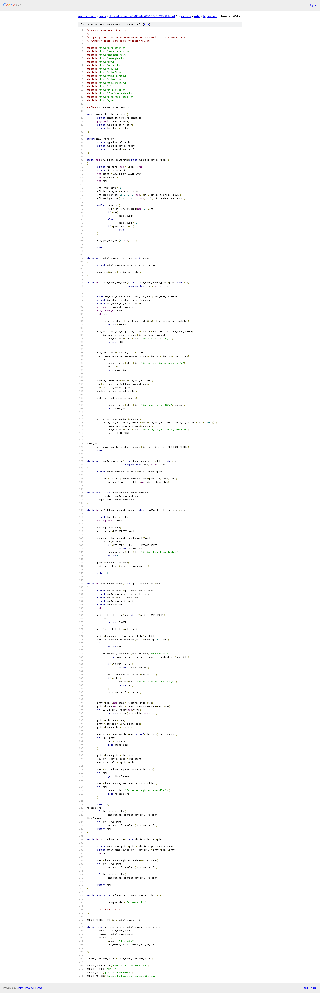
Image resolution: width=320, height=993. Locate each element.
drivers (186, 16)
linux (102, 16)
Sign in (313, 5)
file (146, 24)
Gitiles (20, 987)
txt (306, 987)
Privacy (29, 987)
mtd (197, 16)
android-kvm (87, 16)
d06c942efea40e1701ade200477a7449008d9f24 (142, 16)
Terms (38, 987)
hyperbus (210, 16)
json (314, 987)
